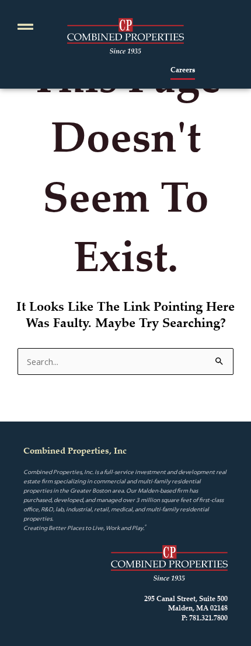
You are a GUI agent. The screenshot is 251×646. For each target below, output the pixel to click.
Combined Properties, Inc (75, 450)
